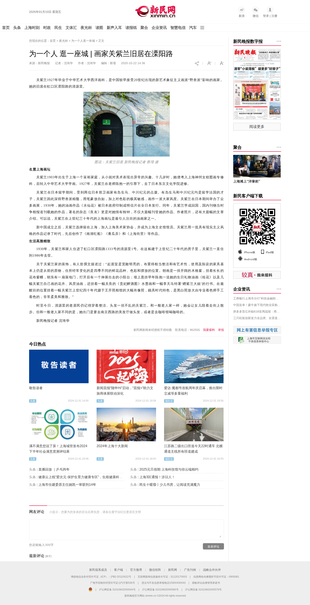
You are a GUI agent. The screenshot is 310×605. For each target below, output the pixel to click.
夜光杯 (86, 28)
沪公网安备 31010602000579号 (203, 589)
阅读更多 (256, 127)
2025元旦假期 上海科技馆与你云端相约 (168, 469)
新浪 (242, 16)
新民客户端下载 (248, 196)
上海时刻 (32, 28)
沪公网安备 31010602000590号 (160, 589)
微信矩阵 (155, 569)
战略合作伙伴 (212, 569)
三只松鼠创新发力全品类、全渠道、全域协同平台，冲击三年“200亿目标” (257, 318)
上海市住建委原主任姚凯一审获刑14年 (67, 484)
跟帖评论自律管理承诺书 (206, 582)
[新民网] (154, 10)
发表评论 (213, 546)
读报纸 (131, 28)
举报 (221, 330)
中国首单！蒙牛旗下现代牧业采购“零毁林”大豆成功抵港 (257, 305)
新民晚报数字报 (248, 41)
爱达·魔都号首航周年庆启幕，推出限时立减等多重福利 (193, 390)
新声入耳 (114, 28)
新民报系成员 (98, 569)
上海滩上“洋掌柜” (246, 181)
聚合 (144, 28)
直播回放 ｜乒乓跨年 (54, 469)
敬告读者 (36, 388)
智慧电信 (178, 28)
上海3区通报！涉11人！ (157, 477)
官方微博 (136, 569)
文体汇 (71, 28)
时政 (47, 28)
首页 (6, 28)
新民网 (172, 569)
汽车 (193, 28)
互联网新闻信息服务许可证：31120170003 (162, 576)
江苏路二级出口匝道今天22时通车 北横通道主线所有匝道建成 (193, 448)
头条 (17, 28)
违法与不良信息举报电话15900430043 (164, 582)
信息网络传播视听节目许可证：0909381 (216, 576)
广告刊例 (190, 569)
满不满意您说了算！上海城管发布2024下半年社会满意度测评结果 (58, 448)
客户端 (118, 569)
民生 (58, 28)
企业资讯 (159, 28)
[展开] (48, 556)
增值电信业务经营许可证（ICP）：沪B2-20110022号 (101, 576)
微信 (256, 16)
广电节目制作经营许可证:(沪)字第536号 (112, 582)
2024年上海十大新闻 (112, 446)
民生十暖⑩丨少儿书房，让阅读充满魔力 (169, 484)
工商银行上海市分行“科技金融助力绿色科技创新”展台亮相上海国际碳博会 (257, 298)
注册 (274, 16)
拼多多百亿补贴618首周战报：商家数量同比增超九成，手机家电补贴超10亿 (257, 311)
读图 (99, 28)
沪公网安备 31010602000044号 (117, 589)
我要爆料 (209, 330)
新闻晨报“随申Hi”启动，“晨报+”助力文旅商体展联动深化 (125, 390)
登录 (266, 16)
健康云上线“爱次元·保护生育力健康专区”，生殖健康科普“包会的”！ (88, 477)
